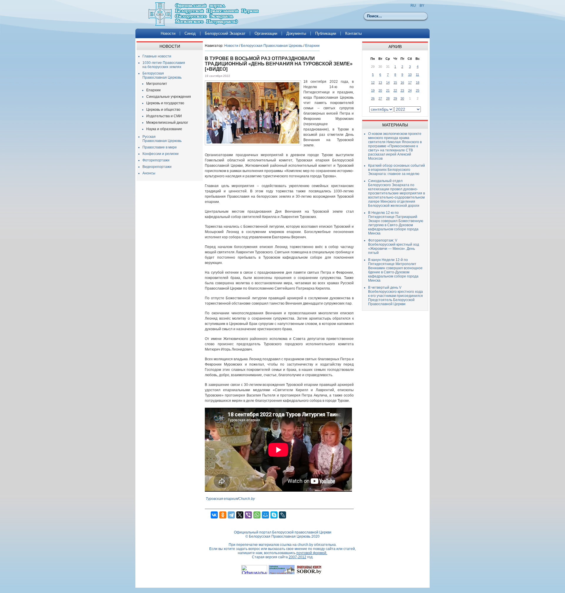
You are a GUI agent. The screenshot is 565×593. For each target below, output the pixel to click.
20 (380, 90)
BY (422, 6)
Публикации (325, 33)
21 (388, 90)
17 (410, 82)
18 (417, 82)
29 (395, 98)
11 (417, 74)
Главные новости (156, 56)
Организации (266, 33)
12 (373, 82)
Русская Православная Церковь (162, 139)
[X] (239, 514)
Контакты (353, 33)
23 (402, 90)
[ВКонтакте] (214, 514)
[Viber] (248, 514)
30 (402, 98)
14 (388, 82)
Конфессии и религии (160, 154)
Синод (190, 33)
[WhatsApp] (256, 514)
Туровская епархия (221, 499)
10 (410, 74)
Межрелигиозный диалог (167, 122)
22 (395, 90)
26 (373, 98)
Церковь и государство (165, 103)
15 (395, 82)
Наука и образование (164, 129)
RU (413, 6)
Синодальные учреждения (168, 97)
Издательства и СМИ (164, 116)
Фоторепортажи (156, 160)
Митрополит (156, 84)
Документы (296, 33)
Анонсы (148, 173)
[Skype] (273, 514)
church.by (305, 545)
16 (402, 82)
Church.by (246, 499)
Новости (168, 33)
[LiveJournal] (282, 514)
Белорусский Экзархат (225, 33)
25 (417, 90)
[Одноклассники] (222, 514)
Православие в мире (159, 147)
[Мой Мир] (265, 514)
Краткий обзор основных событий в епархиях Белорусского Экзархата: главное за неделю (396, 169)
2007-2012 (297, 557)
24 (410, 90)
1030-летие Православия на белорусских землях (163, 65)
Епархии (153, 90)
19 (373, 90)
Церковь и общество (163, 110)
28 (388, 98)
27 (380, 98)
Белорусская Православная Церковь (162, 75)
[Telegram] (231, 514)
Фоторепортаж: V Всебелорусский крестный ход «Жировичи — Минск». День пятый (393, 246)
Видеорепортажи (157, 167)
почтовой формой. (311, 553)
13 (380, 82)
